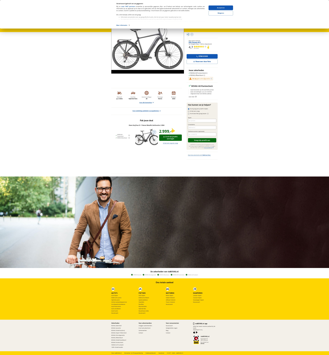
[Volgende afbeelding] (178, 46)
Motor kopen (169, 295)
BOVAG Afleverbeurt (117, 337)
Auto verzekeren (116, 308)
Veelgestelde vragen (171, 328)
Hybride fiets (142, 308)
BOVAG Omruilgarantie (118, 335)
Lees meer (192, 96)
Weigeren (221, 13)
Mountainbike (143, 306)
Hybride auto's (115, 300)
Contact (141, 333)
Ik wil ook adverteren (145, 328)
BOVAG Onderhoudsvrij (118, 330)
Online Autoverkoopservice (119, 302)
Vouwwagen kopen (198, 300)
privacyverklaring (208, 147)
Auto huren (114, 311)
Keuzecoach (114, 313)
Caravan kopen (197, 298)
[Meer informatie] (129, 135)
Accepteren (221, 8)
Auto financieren (116, 306)
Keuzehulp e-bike (144, 311)
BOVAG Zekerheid (116, 325)
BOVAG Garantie (116, 328)
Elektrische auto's (116, 298)
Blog (167, 330)
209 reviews (196, 48)
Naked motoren (170, 298)
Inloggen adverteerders (145, 325)
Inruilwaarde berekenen (118, 304)
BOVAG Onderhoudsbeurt (118, 340)
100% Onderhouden (117, 347)
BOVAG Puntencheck (117, 342)
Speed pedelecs (143, 300)
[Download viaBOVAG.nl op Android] (197, 332)
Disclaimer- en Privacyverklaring (133, 353)
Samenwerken (143, 330)
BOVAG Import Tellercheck (118, 333)
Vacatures (161, 353)
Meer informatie (121, 25)
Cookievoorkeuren (150, 353)
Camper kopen (197, 295)
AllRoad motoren (170, 300)
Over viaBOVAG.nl (116, 353)
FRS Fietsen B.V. (195, 42)
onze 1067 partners (128, 6)
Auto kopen (114, 295)
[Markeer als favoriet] (154, 132)
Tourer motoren (170, 302)
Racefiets (141, 304)
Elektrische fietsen (144, 298)
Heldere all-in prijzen (117, 345)
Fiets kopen (142, 295)
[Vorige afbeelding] (116, 46)
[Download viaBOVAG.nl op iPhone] (194, 332)
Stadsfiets (141, 302)
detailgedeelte (182, 21)
